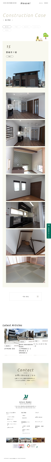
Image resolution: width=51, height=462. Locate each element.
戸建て (16, 26)
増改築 (7, 30)
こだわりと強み (11, 416)
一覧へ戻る (25, 296)
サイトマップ (38, 421)
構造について (10, 419)
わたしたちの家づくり (11, 413)
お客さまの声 (10, 427)
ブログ (37, 412)
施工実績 (23, 412)
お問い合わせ (38, 417)
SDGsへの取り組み (26, 430)
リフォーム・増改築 (12, 421)
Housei (26, 3)
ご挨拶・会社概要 (26, 426)
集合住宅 (26, 26)
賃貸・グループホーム (12, 424)
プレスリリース (26, 433)
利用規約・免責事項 (39, 426)
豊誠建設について (25, 422)
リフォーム (36, 26)
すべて (7, 26)
